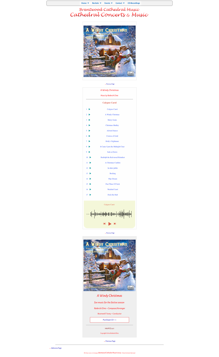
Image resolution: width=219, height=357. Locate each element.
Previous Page (110, 84)
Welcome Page (56, 348)
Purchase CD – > (109, 320)
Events (107, 3)
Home (84, 3)
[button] (104, 224)
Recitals (95, 3)
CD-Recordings (134, 3)
